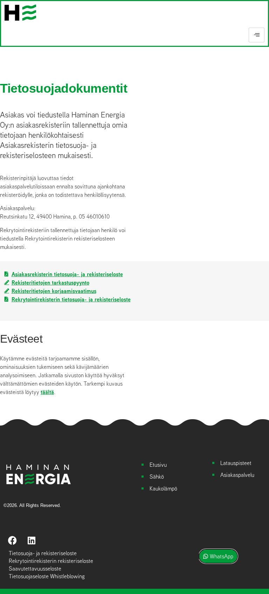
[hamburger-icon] (256, 35)
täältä (47, 392)
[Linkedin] (31, 540)
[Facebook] (12, 540)
